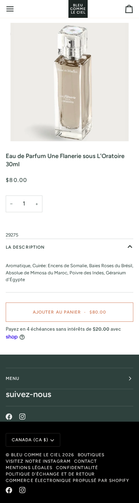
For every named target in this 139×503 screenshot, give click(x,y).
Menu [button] (12, 378)
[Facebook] (9, 416)
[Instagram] (22, 416)
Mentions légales (29, 467)
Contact (85, 461)
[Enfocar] (69, 82)
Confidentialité (77, 467)
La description (25, 247)
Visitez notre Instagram (38, 461)
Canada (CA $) (30, 439)
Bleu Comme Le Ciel (36, 454)
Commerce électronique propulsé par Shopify (67, 480)
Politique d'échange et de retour (50, 474)
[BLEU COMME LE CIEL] (69, 9)
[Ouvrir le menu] (16, 9)
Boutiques (91, 454)
